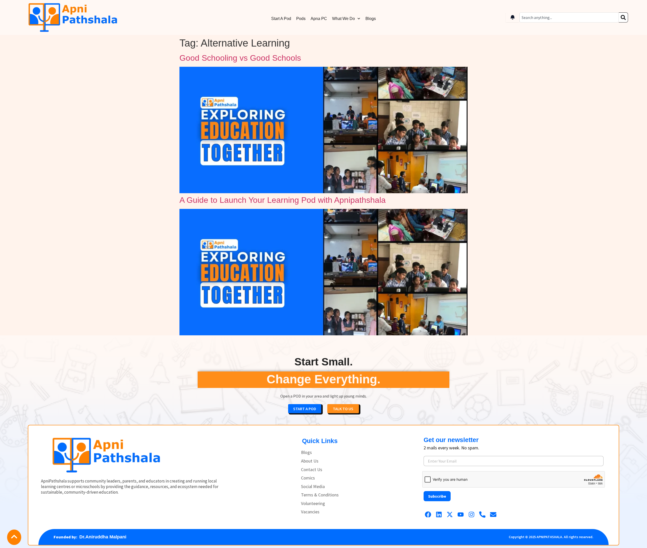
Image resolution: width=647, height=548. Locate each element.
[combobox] (569, 17)
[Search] (623, 17)
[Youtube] (460, 514)
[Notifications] (512, 17)
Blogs (370, 18)
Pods (301, 18)
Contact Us (311, 469)
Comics (308, 478)
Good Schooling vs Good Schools (240, 57)
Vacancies (310, 512)
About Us (309, 461)
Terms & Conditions (320, 495)
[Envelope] (493, 514)
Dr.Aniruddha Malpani (102, 536)
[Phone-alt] (482, 514)
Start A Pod (281, 18)
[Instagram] (471, 514)
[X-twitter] (449, 514)
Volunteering (313, 503)
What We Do (343, 18)
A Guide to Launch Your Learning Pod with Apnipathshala (282, 200)
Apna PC (319, 18)
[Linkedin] (438, 514)
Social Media (313, 486)
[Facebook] (428, 514)
